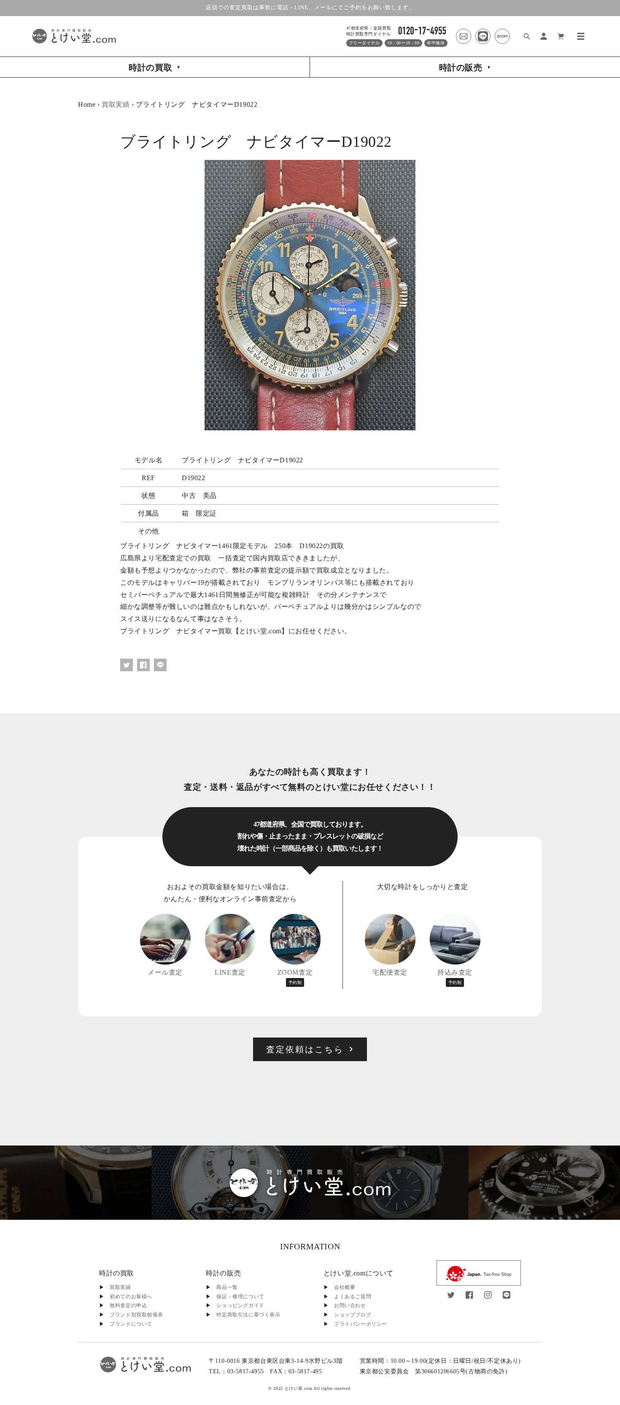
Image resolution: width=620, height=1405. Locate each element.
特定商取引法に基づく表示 (248, 1315)
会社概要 (344, 1287)
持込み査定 (454, 977)
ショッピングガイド (240, 1305)
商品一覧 (226, 1287)
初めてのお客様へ (131, 1297)
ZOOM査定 (295, 977)
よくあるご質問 (352, 1297)
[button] (581, 36)
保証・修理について (240, 1297)
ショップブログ (352, 1315)
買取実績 (115, 104)
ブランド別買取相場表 (136, 1315)
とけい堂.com (299, 1388)
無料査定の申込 (128, 1305)
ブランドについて (131, 1324)
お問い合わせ (350, 1305)
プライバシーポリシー (360, 1324)
